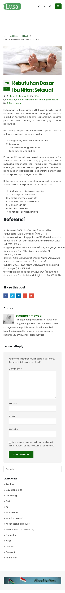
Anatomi (10, 484)
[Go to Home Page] (4, 36)
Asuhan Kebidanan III (27, 99)
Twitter (12, 295)
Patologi (10, 552)
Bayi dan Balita (14, 489)
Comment (15, 368)
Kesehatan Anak (15, 518)
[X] (44, 6)
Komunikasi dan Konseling (20, 529)
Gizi (8, 501)
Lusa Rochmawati (19, 96)
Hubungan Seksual (48, 99)
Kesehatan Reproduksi (18, 523)
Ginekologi (11, 495)
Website (13, 429)
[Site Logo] (12, 6)
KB (7, 506)
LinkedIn (18, 295)
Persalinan (11, 557)
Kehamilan (12, 512)
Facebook (5, 295)
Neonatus (11, 535)
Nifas (36, 96)
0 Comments (14, 103)
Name (13, 403)
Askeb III (11, 99)
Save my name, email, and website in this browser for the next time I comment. (31, 444)
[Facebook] (38, 6)
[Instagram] (50, 6)
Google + (25, 295)
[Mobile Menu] (58, 6)
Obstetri (10, 546)
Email (31, 295)
